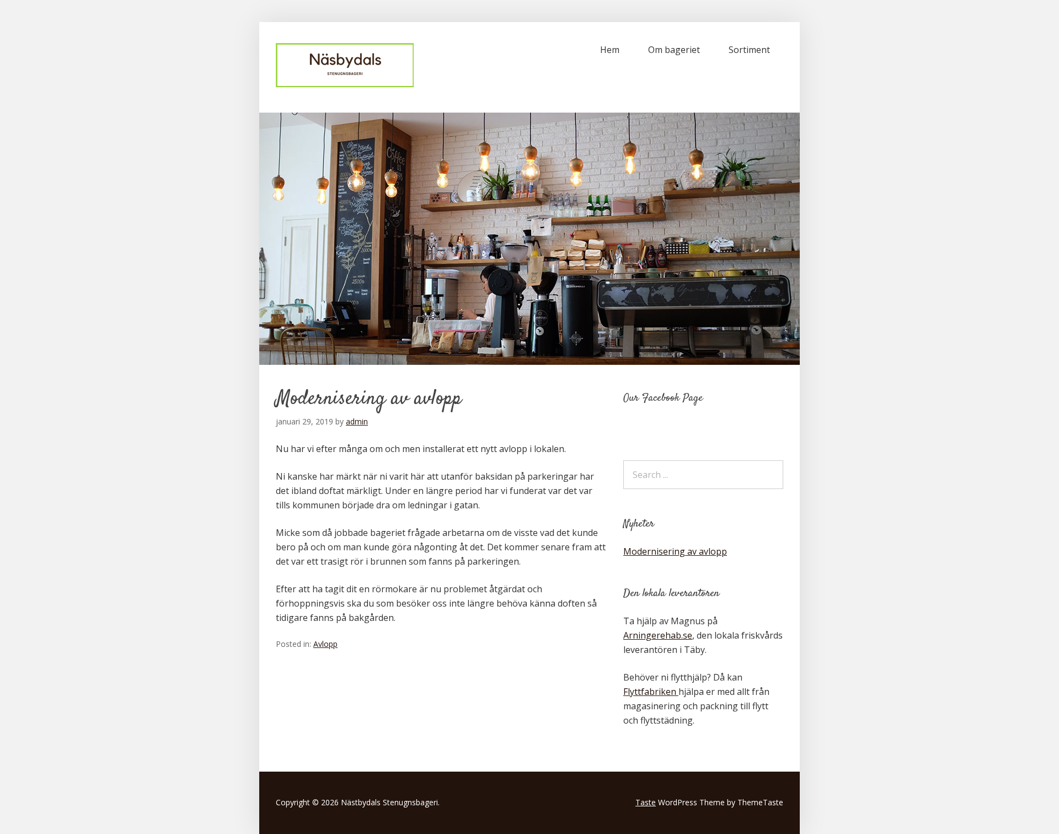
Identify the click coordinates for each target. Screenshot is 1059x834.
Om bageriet (674, 50)
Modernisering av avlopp (675, 551)
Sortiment (749, 50)
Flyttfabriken (650, 692)
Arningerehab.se (657, 635)
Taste (645, 802)
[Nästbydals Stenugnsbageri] (345, 84)
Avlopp (325, 644)
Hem (609, 50)
